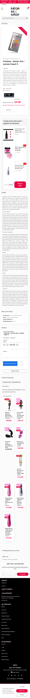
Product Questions (8, 378)
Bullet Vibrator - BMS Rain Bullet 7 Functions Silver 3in (20, 501)
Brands (3, 606)
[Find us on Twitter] (12, 675)
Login (3, 647)
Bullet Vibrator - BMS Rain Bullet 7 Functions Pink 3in (9, 501)
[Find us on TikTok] (21, 675)
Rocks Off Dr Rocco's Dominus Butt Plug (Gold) (20, 415)
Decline (22, 694)
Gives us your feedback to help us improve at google (15, 670)
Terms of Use (4, 653)
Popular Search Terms (6, 619)
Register (3, 650)
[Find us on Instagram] (15, 675)
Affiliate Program (5, 659)
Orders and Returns (6, 634)
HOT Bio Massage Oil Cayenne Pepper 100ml (20, 471)
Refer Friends (4, 23)
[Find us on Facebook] (8, 675)
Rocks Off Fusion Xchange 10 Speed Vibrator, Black (9, 444)
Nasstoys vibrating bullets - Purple (20, 443)
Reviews (4, 328)
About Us (4, 586)
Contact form (4, 600)
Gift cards (4, 609)
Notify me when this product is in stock (15, 105)
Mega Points (4, 613)
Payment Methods (6, 628)
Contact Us (4, 582)
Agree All (22, 690)
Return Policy (4, 625)
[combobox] (15, 18)
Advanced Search (5, 616)
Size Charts (4, 622)
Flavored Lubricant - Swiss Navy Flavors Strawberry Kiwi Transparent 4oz (20, 167)
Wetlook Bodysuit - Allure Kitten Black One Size (9, 415)
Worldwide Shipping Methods (8, 631)
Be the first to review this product (11, 58)
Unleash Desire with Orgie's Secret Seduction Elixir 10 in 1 (20, 130)
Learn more (11, 693)
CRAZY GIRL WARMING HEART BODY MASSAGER (20, 149)
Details (4, 192)
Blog (3, 637)
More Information (7, 311)
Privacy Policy (4, 656)
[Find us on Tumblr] (18, 675)
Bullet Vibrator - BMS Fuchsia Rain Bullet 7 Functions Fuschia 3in (9, 531)
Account (3, 644)
